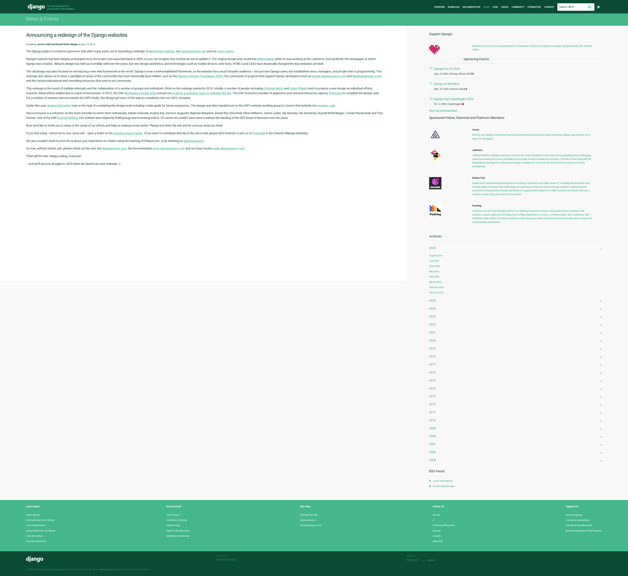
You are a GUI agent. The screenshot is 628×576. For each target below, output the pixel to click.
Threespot (335, 93)
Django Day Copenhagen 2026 (453, 99)
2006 (432, 452)
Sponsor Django (574, 515)
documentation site (193, 51)
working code (326, 105)
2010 (432, 420)
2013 (432, 396)
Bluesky (437, 530)
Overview (439, 7)
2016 (432, 372)
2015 (432, 380)
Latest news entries (443, 481)
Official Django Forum (311, 525)
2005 (432, 460)
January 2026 (436, 292)
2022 (432, 324)
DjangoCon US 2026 (447, 68)
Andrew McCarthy (59, 105)
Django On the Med (446, 84)
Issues (504, 7)
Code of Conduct (34, 536)
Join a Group (172, 515)
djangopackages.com (366, 76)
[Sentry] (435, 139)
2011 (432, 412)
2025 (432, 300)
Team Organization (35, 525)
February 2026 (436, 287)
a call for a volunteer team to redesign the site (201, 93)
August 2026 (435, 255)
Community (518, 7)
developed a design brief (140, 93)
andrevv (435, 560)
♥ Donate (549, 7)
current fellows (68, 118)
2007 (432, 444)
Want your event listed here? (443, 110)
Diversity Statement (36, 541)
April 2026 (434, 276)
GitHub (436, 515)
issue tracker (225, 51)
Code (495, 7)
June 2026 (434, 266)
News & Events (42, 19)
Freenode (259, 133)
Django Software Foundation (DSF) (200, 76)
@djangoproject (193, 141)
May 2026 (434, 271)
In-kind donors (226, 559)
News (486, 7)
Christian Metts (273, 88)
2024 (432, 308)
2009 (432, 428)
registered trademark (109, 569)
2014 (432, 388)
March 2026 (435, 282)
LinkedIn (437, 536)
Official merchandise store (579, 525)
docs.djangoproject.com (169, 148)
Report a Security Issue (177, 530)
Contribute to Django (176, 520)
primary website (164, 51)
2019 (432, 348)
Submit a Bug (173, 525)
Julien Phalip (298, 88)
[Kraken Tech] (435, 188)
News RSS (438, 541)
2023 (432, 316)
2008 (432, 436)
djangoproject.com (114, 148)
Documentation (471, 7)
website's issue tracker (128, 133)
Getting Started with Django (40, 520)
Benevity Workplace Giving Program (584, 530)
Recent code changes (443, 486)
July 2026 (434, 260)
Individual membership (177, 536)
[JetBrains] (435, 160)
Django (36, 7)
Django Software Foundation (40, 530)
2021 (432, 332)
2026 (432, 248)
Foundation (534, 7)
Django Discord (307, 520)
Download (453, 7)
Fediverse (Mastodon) (444, 525)
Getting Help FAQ (308, 515)
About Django (33, 515)
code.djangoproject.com (229, 148)
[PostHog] (435, 215)
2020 (432, 340)
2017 (432, 364)
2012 (432, 404)
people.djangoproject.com (329, 76)
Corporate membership (577, 520)
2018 (432, 356)
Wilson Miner (265, 59)
